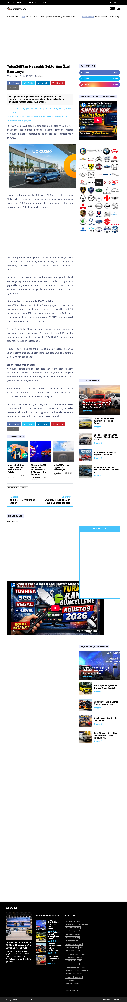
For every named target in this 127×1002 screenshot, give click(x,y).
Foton (116, 17)
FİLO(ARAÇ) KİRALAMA (73, 934)
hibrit (84, 967)
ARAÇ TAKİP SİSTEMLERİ (73, 921)
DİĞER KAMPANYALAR (73, 927)
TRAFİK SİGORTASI (72, 954)
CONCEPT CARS (83, 924)
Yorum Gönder (13, 521)
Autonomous (70, 924)
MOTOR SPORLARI (72, 941)
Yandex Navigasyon (72, 967)
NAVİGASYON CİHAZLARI (74, 944)
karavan (69, 970)
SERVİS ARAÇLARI (72, 947)
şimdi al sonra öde (72, 990)
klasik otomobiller (81, 970)
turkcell (69, 977)
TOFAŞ (79, 951)
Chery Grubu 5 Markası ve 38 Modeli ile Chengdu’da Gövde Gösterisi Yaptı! (18, 945)
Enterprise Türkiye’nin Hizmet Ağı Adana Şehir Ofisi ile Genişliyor (85, 17)
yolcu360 (41, 76)
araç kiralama (54, 17)
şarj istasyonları (72, 987)
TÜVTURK (79, 957)
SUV (81, 947)
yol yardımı (70, 980)
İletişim (44, 2)
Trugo (82, 954)
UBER (79, 960)
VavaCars (69, 964)
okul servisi (77, 974)
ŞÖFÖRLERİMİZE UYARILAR (74, 984)
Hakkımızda (33, 2)
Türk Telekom (70, 960)
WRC (77, 964)
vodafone (78, 977)
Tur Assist (70, 957)
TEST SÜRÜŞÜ (70, 951)
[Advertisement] (67, 38)
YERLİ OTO (84, 964)
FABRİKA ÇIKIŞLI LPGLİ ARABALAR (76, 931)
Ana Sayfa (106, 999)
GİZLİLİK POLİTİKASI (72, 937)
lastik (68, 974)
